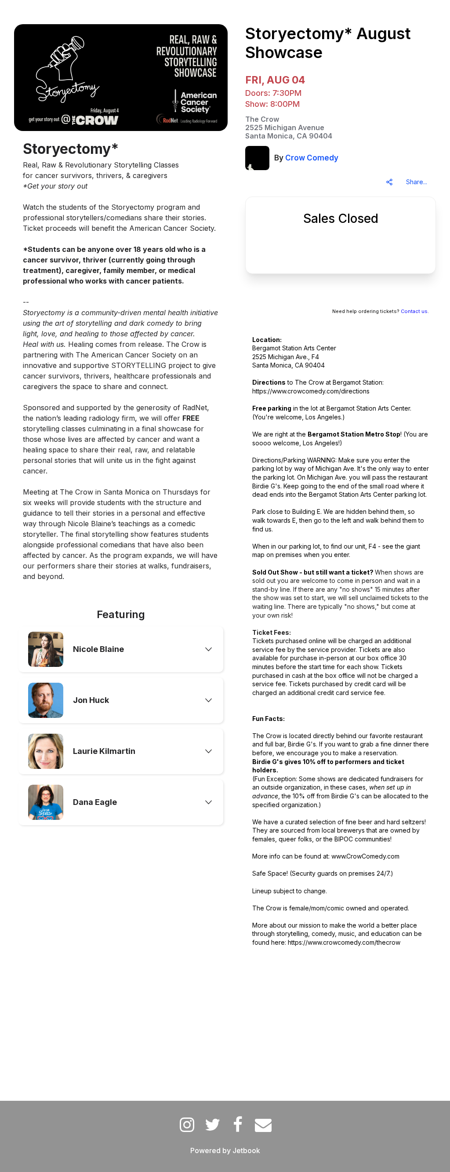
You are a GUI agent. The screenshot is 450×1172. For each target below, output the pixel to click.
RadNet (194, 407)
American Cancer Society (133, 354)
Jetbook (246, 1150)
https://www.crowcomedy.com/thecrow (344, 942)
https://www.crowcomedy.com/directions (311, 391)
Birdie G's (266, 486)
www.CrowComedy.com (365, 856)
